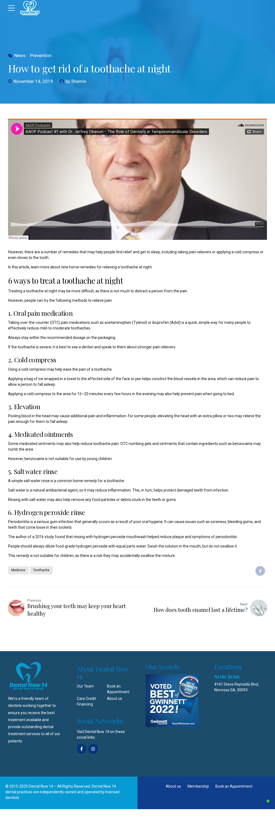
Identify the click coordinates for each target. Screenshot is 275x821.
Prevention (41, 55)
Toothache (41, 570)
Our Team (85, 686)
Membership (198, 786)
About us (114, 698)
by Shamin (76, 81)
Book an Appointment (233, 786)
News (20, 55)
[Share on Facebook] (260, 571)
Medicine (18, 570)
